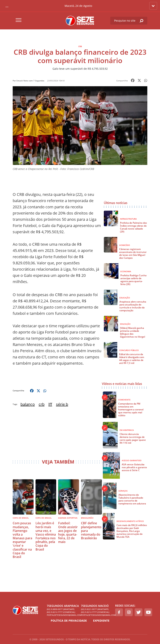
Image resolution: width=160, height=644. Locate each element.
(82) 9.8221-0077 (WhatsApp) (94, 609)
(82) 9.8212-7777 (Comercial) (61, 612)
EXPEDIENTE (101, 620)
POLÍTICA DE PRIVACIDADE (69, 620)
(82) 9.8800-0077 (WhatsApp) (60, 609)
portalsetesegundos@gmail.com (63, 615)
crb (41, 404)
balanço (27, 404)
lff (50, 404)
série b (62, 404)
